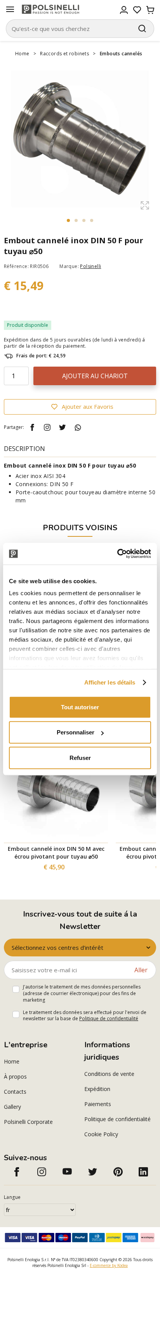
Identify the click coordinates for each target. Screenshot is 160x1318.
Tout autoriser (80, 706)
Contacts (15, 1091)
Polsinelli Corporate (28, 1121)
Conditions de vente (109, 1073)
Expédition (97, 1089)
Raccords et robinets (64, 53)
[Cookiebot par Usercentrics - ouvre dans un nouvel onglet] (117, 554)
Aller (141, 970)
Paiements (97, 1104)
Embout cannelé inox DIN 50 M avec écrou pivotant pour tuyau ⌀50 (56, 852)
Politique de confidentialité (108, 1018)
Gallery (12, 1106)
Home (22, 53)
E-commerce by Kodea (109, 1265)
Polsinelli (90, 266)
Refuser (80, 757)
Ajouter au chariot (95, 376)
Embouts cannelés (121, 53)
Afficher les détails (110, 682)
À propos (15, 1076)
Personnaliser (75, 732)
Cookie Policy (101, 1134)
